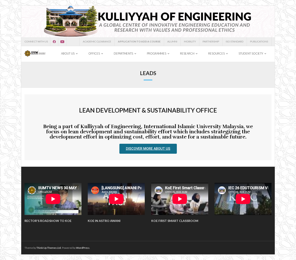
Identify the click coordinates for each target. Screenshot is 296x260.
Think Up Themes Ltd (48, 247)
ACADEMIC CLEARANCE (97, 41)
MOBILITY (190, 41)
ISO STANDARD (234, 41)
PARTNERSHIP (211, 41)
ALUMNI (172, 41)
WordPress (82, 247)
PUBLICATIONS (259, 41)
